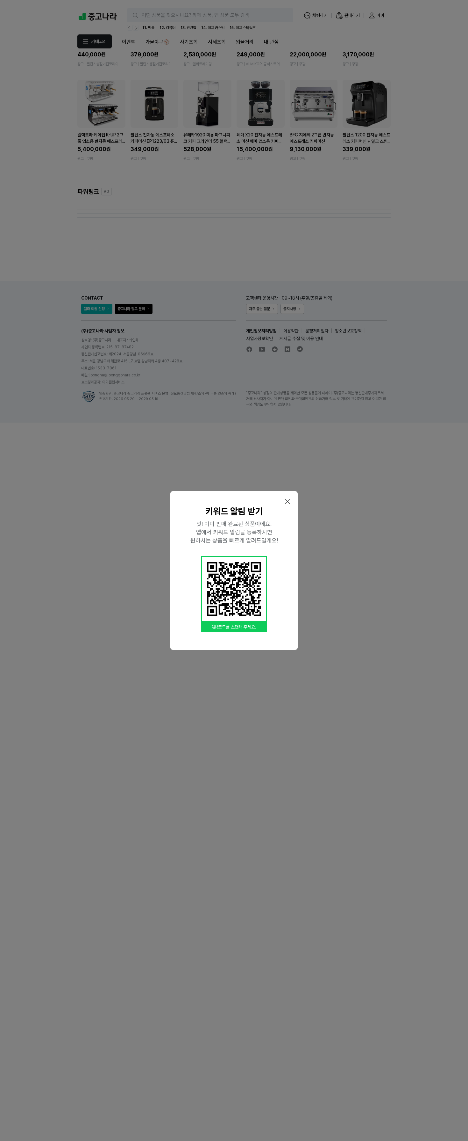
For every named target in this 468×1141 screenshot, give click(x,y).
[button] (287, 501)
